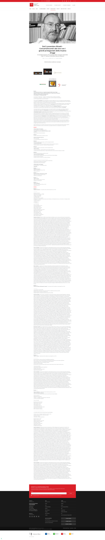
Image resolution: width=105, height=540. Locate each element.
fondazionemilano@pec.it (34, 510)
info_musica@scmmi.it (34, 509)
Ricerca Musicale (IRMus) (64, 506)
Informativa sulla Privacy (36, 495)
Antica (62, 505)
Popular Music (63, 510)
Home (30, 8)
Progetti (58, 8)
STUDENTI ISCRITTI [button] (57, 5)
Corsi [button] (37, 8)
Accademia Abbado (42, 8)
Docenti (48, 8)
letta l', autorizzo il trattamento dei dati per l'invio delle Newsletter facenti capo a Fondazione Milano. (47, 495)
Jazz (61, 508)
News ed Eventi (53, 8)
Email (32, 491)
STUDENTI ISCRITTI (68, 521)
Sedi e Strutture (63, 8)
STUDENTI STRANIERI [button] (66, 5)
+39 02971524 (32, 508)
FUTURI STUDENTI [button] (49, 5)
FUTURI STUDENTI (68, 518)
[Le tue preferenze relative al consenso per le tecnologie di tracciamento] (1, 538)
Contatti (69, 8)
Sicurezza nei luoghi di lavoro (49, 522)
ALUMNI (73, 5)
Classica (62, 503)
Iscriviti (71, 493)
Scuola (33, 8)
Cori (61, 513)
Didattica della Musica (64, 511)
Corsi (45, 505)
